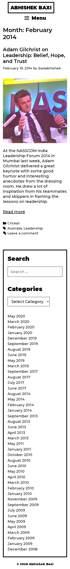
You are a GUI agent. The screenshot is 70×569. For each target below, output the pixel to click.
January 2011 (19, 449)
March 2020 (18, 322)
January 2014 (20, 410)
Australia (14, 228)
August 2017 (19, 377)
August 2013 (19, 421)
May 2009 (16, 521)
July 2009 (16, 510)
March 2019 (18, 366)
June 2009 (17, 516)
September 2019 (23, 344)
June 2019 (17, 355)
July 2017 (16, 383)
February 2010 (21, 488)
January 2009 (20, 544)
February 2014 (21, 405)
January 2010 (20, 494)
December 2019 (22, 338)
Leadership (33, 228)
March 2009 (19, 532)
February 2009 (21, 538)
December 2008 (23, 549)
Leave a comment (22, 233)
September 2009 (23, 505)
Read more (14, 211)
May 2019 (16, 360)
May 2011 (16, 444)
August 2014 (19, 394)
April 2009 (17, 527)
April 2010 (16, 477)
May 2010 (16, 471)
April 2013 (16, 433)
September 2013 (23, 416)
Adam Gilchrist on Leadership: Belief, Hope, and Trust (34, 55)
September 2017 (23, 371)
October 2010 (20, 455)
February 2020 (21, 327)
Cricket (13, 223)
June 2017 (17, 388)
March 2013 (18, 438)
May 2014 (16, 399)
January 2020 (20, 333)
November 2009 (22, 499)
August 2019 (19, 349)
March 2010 (18, 482)
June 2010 (17, 466)
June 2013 (17, 427)
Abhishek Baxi (31, 8)
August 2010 (19, 460)
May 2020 (16, 316)
